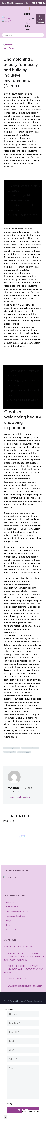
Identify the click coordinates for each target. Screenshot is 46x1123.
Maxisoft (9, 44)
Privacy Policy (12, 906)
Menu (33, 19)
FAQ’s (8, 920)
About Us (10, 902)
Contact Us (11, 929)
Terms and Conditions (15, 916)
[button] (41, 35)
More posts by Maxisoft (20, 797)
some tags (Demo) (30, 748)
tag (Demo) (10, 752)
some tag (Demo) (12, 748)
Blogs (8, 925)
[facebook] (12, 887)
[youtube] (18, 887)
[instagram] (5, 887)
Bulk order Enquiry (40, 19)
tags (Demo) (24, 752)
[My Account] (19, 19)
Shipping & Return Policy (17, 911)
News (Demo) (8, 48)
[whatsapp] (24, 887)
